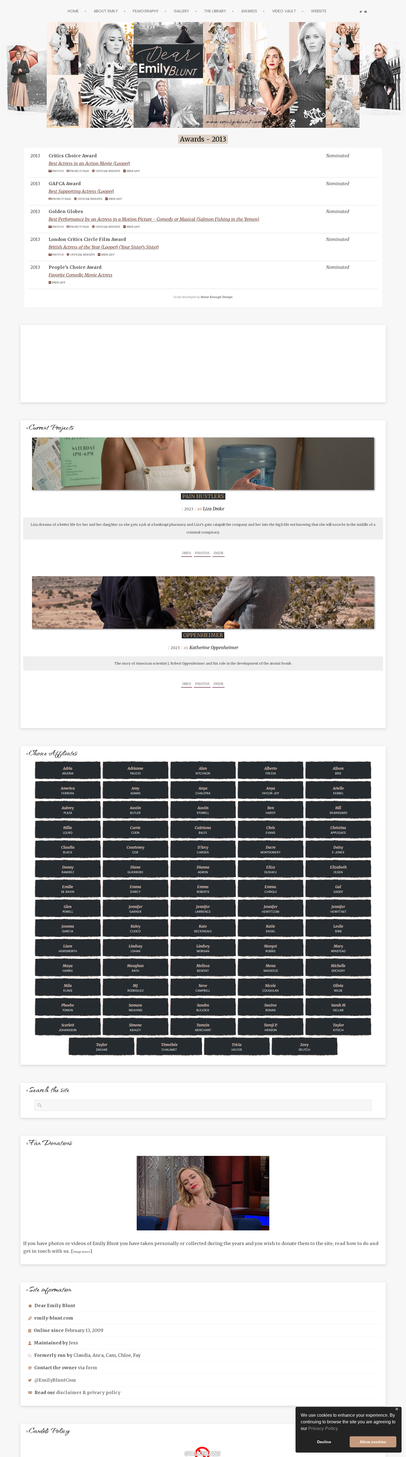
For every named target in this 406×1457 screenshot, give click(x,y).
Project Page (83, 171)
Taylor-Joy (270, 790)
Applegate (338, 830)
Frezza (270, 771)
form (91, 1367)
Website (331, 11)
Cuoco (135, 928)
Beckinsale (203, 928)
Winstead (338, 948)
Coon (135, 830)
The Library (217, 11)
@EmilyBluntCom (55, 1380)
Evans (270, 830)
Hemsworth (68, 948)
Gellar (338, 1007)
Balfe (203, 830)
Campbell (203, 988)
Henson (270, 1027)
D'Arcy (135, 889)
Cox (135, 849)
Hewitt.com (270, 909)
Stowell (203, 810)
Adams (135, 790)
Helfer (236, 1047)
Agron (203, 869)
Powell (67, 909)
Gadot (338, 889)
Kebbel (338, 790)
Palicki (135, 771)
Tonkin (67, 1007)
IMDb (218, 553)
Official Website (115, 171)
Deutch (304, 1047)
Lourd (67, 830)
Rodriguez (135, 988)
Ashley (135, 1027)
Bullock (202, 1007)
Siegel (270, 928)
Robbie (270, 948)
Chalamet (169, 1047)
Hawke (67, 968)
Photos (58, 171)
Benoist (203, 968)
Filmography (140, 11)
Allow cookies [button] (373, 1442)
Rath (135, 968)
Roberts (203, 889)
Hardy (271, 810)
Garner (135, 909)
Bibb (338, 928)
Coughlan (270, 988)
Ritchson (203, 771)
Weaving (135, 1007)
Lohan (135, 948)
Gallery (179, 11)
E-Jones (338, 849)
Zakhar (101, 1047)
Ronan (270, 1007)
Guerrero (135, 869)
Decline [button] (324, 1442)
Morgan (203, 948)
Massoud (270, 968)
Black (68, 849)
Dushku (270, 869)
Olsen (338, 869)
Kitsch (338, 1027)
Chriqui (271, 889)
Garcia (68, 928)
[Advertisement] (203, 359)
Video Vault (293, 11)
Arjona (67, 771)
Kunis (67, 988)
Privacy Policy (323, 1428)
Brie (338, 771)
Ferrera (68, 790)
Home (60, 11)
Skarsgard (338, 810)
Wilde (338, 988)
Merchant (203, 1027)
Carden (203, 849)
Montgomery (270, 849)
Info (186, 553)
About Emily (96, 11)
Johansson (68, 1027)
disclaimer (68, 1392)
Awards (254, 11)
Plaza (68, 810)
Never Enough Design (217, 297)
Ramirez (68, 869)
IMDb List (143, 171)
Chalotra (203, 790)
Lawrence (203, 909)
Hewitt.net (338, 909)
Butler (135, 810)
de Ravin (67, 889)
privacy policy (103, 1392)
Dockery (338, 968)
